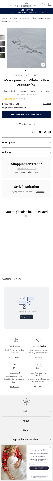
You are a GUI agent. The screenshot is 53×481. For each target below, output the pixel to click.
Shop (26, 430)
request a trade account (41, 477)
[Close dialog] (50, 447)
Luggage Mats (24, 18)
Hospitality (13, 18)
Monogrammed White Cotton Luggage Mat (21, 265)
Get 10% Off (39, 468)
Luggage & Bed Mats (26, 75)
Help (25, 411)
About (26, 420)
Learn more (14, 357)
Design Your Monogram (26, 114)
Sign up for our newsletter (25, 439)
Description (8, 142)
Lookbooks (40, 191)
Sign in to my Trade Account (26, 172)
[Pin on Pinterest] (49, 132)
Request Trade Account (26, 168)
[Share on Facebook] (40, 132)
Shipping (5, 107)
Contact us (38, 386)
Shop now (14, 386)
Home (4, 18)
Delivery (6, 152)
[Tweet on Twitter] (45, 132)
